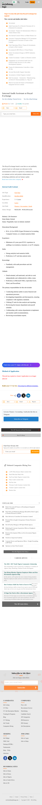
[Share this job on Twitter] (23, 396)
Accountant (12, 23)
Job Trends (6, 723)
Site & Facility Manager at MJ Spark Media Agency (19, 524)
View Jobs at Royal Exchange (30, 99)
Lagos (16, 203)
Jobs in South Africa (8, 780)
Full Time (17, 192)
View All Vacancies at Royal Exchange (21, 430)
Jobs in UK (6, 783)
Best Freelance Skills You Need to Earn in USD (18, 584)
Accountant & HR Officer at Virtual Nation (21, 50)
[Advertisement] (21, 141)
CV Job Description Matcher (11, 711)
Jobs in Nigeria (7, 777)
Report (34, 401)
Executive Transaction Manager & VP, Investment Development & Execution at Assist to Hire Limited (22, 40)
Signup (32, 2)
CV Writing (6, 720)
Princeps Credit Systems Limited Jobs (19, 485)
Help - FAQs (6, 750)
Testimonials (6, 747)
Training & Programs (9, 714)
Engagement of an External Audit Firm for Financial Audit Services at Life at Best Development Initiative (20, 62)
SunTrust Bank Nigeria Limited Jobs (19, 477)
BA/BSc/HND (19, 196)
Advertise (5, 753)
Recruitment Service (26, 708)
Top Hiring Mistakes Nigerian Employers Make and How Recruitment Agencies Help (21, 573)
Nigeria (16, 1)
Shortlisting (24, 711)
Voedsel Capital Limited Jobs (17, 487)
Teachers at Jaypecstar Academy (13, 537)
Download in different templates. (28, 386)
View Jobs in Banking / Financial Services (11, 99)
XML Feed (6, 741)
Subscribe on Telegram (21, 419)
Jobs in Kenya (7, 774)
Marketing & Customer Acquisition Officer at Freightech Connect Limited (20, 528)
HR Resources (25, 720)
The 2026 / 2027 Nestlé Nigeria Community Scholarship (20, 564)
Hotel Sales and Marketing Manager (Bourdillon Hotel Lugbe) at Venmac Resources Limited (21, 512)
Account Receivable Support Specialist (19, 72)
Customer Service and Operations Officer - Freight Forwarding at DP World (21, 541)
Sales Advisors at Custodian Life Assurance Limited (19, 516)
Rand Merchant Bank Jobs (16, 474)
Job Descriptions (25, 726)
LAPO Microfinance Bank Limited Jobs (20, 472)
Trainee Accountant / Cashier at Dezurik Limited (22, 57)
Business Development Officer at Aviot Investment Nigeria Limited (20, 533)
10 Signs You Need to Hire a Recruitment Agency (18, 593)
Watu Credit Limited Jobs (16, 479)
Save (7, 108)
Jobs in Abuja (24, 741)
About (10, 797)
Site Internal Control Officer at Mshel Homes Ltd (22, 35)
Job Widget (6, 738)
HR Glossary (24, 723)
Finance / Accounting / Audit (23, 206)
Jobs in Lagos (25, 738)
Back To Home (21, 435)
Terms (31, 797)
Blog (4, 717)
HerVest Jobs (12, 482)
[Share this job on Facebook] (19, 396)
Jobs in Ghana (7, 771)
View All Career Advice (21, 604)
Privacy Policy (24, 797)
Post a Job (24, 705)
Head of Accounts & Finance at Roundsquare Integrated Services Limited (20, 507)
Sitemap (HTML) (8, 744)
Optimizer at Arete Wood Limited (14, 546)
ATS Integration (25, 717)
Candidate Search (26, 714)
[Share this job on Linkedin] (28, 396)
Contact (16, 797)
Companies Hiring (8, 726)
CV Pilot (5, 708)
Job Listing (6, 705)
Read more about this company (11, 179)
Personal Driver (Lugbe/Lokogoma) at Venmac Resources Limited (20, 520)
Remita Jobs (12, 490)
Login (27, 2)
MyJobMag (33, 800)
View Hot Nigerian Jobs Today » (20, 551)
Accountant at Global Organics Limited (19, 75)
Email (20, 108)
